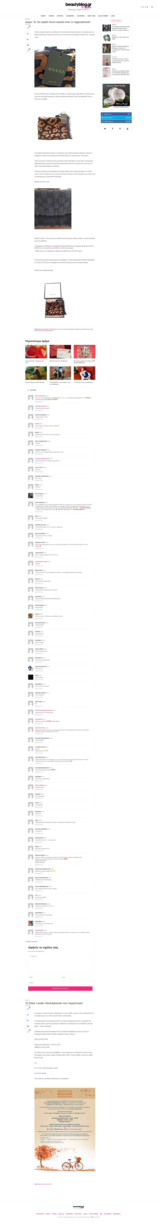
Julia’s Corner (103, 16)
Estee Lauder (48, 1184)
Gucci (58, 329)
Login (113, 16)
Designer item (40, 329)
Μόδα (43, 330)
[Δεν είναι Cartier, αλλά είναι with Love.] (36, 351)
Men (101, 1214)
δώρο (88, 329)
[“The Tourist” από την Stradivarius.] (84, 373)
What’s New (91, 16)
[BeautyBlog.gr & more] (78, 7)
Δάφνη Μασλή (39, 930)
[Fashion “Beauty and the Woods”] (36, 373)
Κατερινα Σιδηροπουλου (42, 458)
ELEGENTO (97, 1217)
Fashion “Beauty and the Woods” (34, 382)
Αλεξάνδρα (38, 719)
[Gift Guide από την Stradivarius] (60, 351)
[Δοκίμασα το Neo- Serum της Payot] (107, 37)
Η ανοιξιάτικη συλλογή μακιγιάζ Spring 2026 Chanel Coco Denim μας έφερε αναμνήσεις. (121, 28)
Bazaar (39, 1184)
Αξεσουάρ (84, 329)
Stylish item (78, 329)
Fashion (51, 16)
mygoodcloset (58, 246)
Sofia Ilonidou (39, 785)
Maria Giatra (39, 467)
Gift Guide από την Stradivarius (59, 361)
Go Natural (81, 16)
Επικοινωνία (117, 1214)
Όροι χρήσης (40, 1214)
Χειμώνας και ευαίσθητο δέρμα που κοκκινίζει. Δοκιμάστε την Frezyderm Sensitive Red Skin (120, 72)
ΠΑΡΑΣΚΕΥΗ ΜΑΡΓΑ (40, 406)
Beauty (43, 16)
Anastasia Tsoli (40, 728)
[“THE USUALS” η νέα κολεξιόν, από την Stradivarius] (60, 373)
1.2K (117, 117)
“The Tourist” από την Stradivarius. (84, 382)
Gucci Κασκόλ (64, 329)
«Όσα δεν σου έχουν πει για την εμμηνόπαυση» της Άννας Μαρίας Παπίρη (120, 60)
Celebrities (70, 16)
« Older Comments (31, 941)
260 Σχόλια (33, 390)
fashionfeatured (53, 329)
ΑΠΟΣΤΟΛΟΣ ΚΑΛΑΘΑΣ (41, 561)
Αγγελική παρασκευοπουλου (43, 710)
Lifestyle (60, 16)
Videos (85, 1214)
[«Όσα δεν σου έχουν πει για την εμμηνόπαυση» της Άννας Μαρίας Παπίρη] (107, 60)
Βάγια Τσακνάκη (40, 396)
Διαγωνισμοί (107, 1214)
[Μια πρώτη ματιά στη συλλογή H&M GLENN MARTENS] (84, 351)
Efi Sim (37, 423)
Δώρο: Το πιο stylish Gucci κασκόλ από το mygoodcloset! (57, 22)
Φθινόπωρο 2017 (49, 330)
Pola (36, 895)
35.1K (117, 114)
